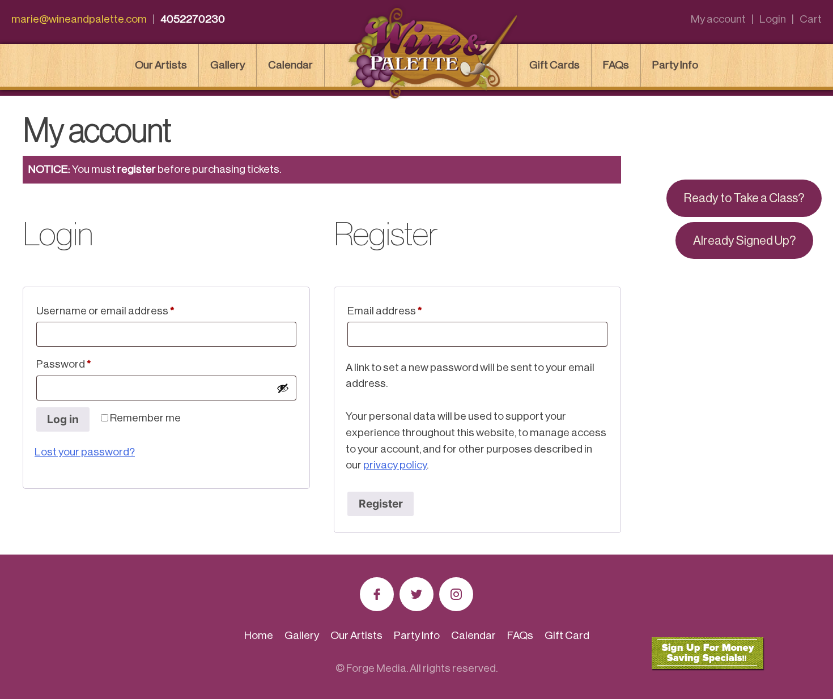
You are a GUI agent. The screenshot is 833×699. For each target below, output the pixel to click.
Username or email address (127, 310)
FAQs (616, 64)
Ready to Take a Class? (744, 198)
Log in (63, 419)
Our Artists (161, 64)
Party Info (675, 64)
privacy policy (395, 464)
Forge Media (376, 668)
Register (381, 503)
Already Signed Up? (744, 241)
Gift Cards (554, 64)
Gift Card (567, 635)
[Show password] (283, 388)
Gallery (227, 64)
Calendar (290, 64)
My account (718, 19)
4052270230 (192, 19)
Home (258, 635)
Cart (811, 19)
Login (772, 19)
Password (85, 363)
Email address (406, 310)
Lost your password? (85, 451)
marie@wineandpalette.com (79, 19)
